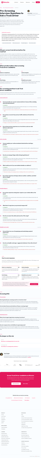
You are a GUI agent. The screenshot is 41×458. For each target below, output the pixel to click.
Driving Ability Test (9, 397)
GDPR (2, 422)
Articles (22, 416)
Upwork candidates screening (26, 438)
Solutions (16, 2)
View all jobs (26, 400)
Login (38, 2)
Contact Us (23, 444)
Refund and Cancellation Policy (26, 451)
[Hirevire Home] (5, 2)
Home (1, 7)
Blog (22, 414)
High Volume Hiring (24, 426)
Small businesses (24, 433)
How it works (3, 416)
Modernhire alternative (5, 441)
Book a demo (25, 383)
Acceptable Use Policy (25, 449)
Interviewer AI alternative (5, 438)
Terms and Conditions (25, 446)
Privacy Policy (23, 447)
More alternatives (4, 444)
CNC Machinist (27, 397)
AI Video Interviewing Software (26, 427)
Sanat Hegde (30, 13)
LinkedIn (29, 357)
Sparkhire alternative (4, 436)
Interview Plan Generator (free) (26, 417)
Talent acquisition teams (25, 436)
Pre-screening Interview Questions (27, 421)
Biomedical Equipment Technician (16, 400)
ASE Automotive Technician (18, 397)
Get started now (16, 383)
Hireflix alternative (4, 435)
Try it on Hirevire (34, 284)
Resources (28, 2)
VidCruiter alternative (5, 443)
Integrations (3, 419)
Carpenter (33, 397)
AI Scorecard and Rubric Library (26, 419)
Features (22, 2)
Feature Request (4, 427)
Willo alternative (4, 433)
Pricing (33, 2)
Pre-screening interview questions (8, 7)
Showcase (3, 417)
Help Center (23, 422)
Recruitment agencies (25, 435)
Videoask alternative (4, 440)
